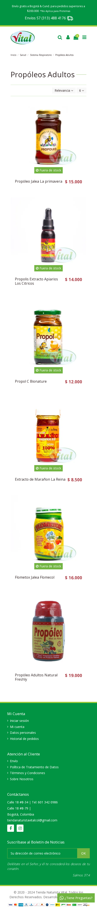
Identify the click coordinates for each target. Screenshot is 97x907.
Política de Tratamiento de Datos (34, 767)
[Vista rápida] (83, 121)
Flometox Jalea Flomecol (34, 577)
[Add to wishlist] (83, 106)
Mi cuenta (17, 727)
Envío (14, 761)
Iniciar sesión (19, 720)
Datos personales (23, 732)
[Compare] (83, 114)
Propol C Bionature (31, 381)
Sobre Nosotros (21, 779)
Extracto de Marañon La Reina (40, 479)
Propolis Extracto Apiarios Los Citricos (36, 281)
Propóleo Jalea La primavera (38, 181)
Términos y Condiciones (27, 773)
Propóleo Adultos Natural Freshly (36, 677)
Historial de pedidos (24, 739)
